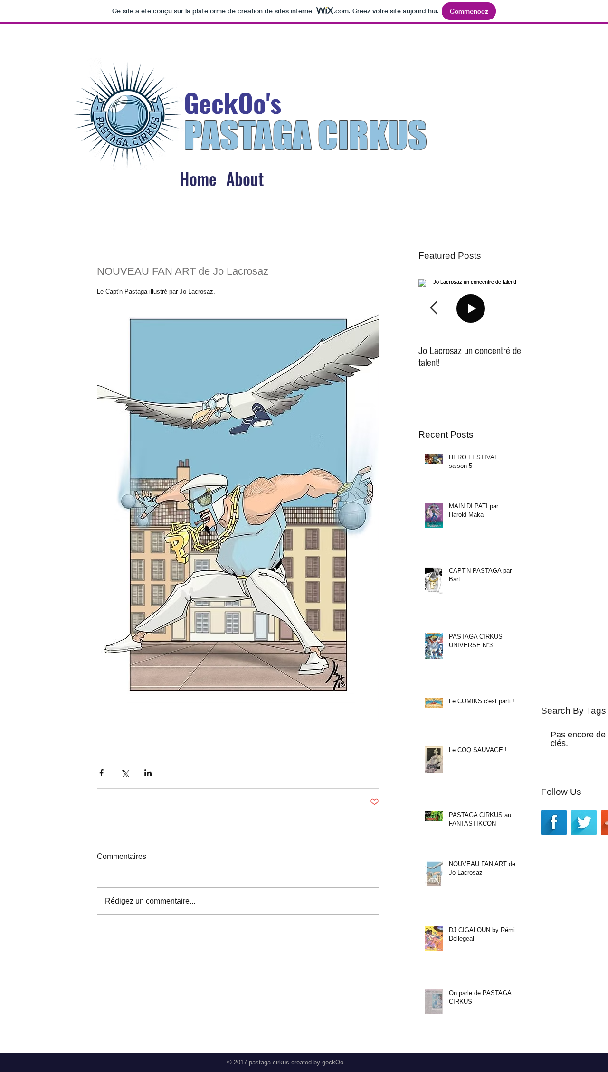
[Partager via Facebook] (101, 772)
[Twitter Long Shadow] (584, 822)
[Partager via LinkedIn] (147, 772)
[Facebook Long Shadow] (554, 822)
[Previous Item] (433, 308)
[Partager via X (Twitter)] (124, 772)
